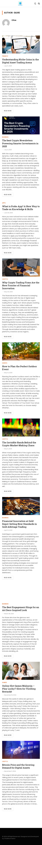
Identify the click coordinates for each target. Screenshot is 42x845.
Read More (7, 111)
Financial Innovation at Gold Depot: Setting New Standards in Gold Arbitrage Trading (19, 524)
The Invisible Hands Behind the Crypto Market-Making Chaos (19, 444)
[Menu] (3, 3)
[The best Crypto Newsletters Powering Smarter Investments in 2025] (21, 125)
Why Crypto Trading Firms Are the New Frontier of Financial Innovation (20, 285)
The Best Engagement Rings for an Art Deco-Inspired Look (20, 609)
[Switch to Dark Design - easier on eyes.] (35, 4)
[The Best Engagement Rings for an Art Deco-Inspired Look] (21, 592)
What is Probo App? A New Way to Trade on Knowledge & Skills (21, 208)
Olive (14, 20)
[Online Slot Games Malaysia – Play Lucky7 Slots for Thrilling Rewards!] (21, 671)
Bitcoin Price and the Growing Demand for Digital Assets (18, 766)
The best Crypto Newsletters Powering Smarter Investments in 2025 (20, 143)
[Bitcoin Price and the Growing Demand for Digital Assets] (21, 750)
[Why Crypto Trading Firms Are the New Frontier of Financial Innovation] (21, 267)
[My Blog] (20, 3)
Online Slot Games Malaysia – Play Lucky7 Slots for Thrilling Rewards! (19, 688)
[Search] (39, 3)
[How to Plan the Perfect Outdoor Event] (21, 351)
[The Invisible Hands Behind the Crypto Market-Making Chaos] (21, 427)
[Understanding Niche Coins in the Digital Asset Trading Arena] (21, 44)
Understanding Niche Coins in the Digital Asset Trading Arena (20, 61)
